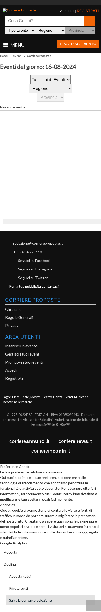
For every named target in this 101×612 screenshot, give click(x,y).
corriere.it (29, 441)
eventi (17, 55)
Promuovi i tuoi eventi (24, 362)
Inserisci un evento (21, 346)
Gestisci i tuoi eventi (22, 354)
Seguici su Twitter (33, 277)
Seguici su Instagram (35, 269)
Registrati (14, 378)
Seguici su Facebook (34, 260)
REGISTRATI (81, 11)
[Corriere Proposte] (23, 10)
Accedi (11, 370)
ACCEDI (63, 11)
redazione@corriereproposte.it (38, 243)
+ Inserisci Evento (78, 44)
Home (4, 55)
